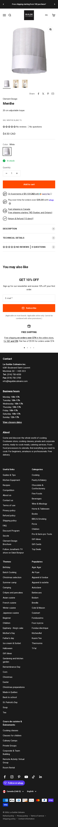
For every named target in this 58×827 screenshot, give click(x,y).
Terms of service (37, 816)
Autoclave (36, 587)
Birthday (6, 567)
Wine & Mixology (39, 503)
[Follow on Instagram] (12, 777)
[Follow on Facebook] (5, 777)
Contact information (26, 819)
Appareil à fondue (40, 577)
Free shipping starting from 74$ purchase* (29, 4)
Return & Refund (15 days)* (21, 218)
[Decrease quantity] (6, 173)
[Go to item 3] (25, 84)
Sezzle (6, 536)
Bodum (35, 597)
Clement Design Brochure (10, 543)
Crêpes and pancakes (13, 592)
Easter (6, 682)
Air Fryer (36, 572)
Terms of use (9, 505)
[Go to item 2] (16, 84)
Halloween (7, 648)
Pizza (34, 524)
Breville (35, 603)
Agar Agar (36, 567)
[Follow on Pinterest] (19, 777)
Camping (7, 587)
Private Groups (9, 745)
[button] (9, 126)
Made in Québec (10, 692)
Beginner (7, 618)
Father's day (8, 638)
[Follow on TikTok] (33, 777)
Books (35, 514)
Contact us (8, 500)
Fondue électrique (40, 628)
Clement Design (10, 99)
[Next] (54, 4)
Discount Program (11, 530)
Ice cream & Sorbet (12, 643)
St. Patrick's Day (10, 702)
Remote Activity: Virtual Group (13, 761)
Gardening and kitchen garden (13, 660)
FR (46, 15)
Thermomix (37, 643)
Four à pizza (37, 623)
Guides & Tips (9, 475)
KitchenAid (37, 633)
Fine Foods (37, 493)
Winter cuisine (9, 608)
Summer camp (9, 582)
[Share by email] (52, 93)
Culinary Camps (10, 740)
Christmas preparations (14, 687)
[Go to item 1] (7, 84)
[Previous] (3, 4)
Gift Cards (36, 544)
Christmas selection (12, 577)
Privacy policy (9, 510)
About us (7, 495)
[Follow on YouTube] (26, 777)
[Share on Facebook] (38, 93)
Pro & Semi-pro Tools (42, 534)
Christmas (7, 677)
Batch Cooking (9, 572)
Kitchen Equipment (11, 480)
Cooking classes (10, 730)
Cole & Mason (38, 608)
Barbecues (37, 592)
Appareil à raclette (40, 582)
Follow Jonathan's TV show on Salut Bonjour (13, 551)
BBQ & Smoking (39, 519)
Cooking (35, 475)
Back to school (10, 697)
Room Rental (9, 767)
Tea (4, 712)
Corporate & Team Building (11, 752)
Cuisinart (36, 613)
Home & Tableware (40, 509)
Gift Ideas (36, 539)
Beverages (37, 498)
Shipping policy (9, 520)
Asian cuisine (9, 597)
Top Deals (36, 549)
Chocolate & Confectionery (38, 487)
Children (35, 529)
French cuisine (9, 603)
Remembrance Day (11, 667)
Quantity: (7, 167)
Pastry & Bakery (39, 480)
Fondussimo (37, 618)
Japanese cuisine (11, 613)
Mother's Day (9, 633)
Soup (5, 707)
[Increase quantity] (16, 173)
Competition (8, 490)
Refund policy (9, 515)
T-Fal (34, 648)
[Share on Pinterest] (48, 93)
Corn (5, 672)
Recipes (6, 485)
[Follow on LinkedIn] (41, 777)
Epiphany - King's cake (13, 628)
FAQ (5, 525)
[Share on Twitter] (43, 93)
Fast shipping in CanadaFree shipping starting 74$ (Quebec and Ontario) (30, 211)
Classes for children (12, 735)
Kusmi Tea (37, 638)
